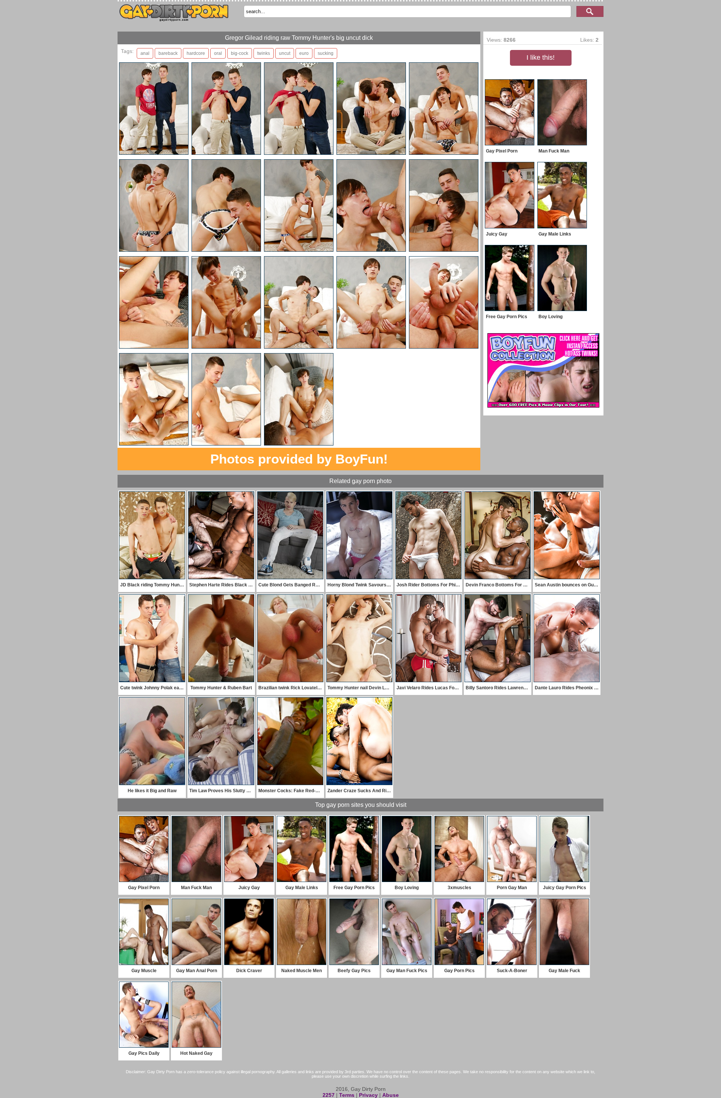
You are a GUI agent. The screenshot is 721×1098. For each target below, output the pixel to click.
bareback (168, 53)
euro (304, 53)
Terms (346, 1095)
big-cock (239, 53)
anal (144, 53)
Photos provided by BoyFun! (299, 459)
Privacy (368, 1095)
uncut (284, 53)
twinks (263, 53)
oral (218, 53)
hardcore (196, 53)
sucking (325, 53)
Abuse (390, 1095)
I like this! (540, 57)
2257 (329, 1095)
